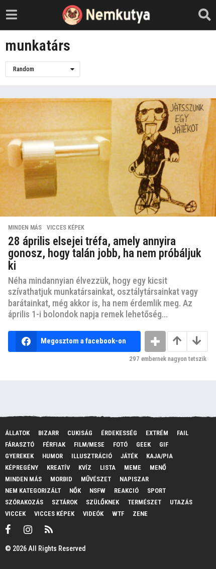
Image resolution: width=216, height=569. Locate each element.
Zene (140, 513)
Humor (52, 456)
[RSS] (49, 529)
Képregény (21, 467)
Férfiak (54, 444)
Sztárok (64, 502)
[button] (11, 15)
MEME (132, 467)
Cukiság (79, 433)
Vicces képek (65, 228)
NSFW (97, 490)
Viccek (15, 513)
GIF (163, 444)
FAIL (182, 433)
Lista (108, 467)
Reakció (126, 490)
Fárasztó (19, 444)
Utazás (181, 502)
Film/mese (89, 444)
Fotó (120, 444)
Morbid (61, 479)
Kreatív (58, 467)
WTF (118, 513)
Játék (129, 456)
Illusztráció (91, 456)
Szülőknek (102, 502)
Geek (143, 444)
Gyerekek (19, 456)
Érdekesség (119, 433)
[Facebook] (8, 529)
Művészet (96, 479)
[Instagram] (28, 529)
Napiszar (134, 479)
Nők (75, 490)
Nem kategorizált (33, 490)
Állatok (17, 433)
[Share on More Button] (155, 341)
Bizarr (48, 433)
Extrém (157, 433)
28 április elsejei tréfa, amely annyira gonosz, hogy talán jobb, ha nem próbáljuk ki (104, 254)
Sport (156, 490)
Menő (158, 467)
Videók (93, 513)
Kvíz (84, 467)
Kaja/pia (159, 456)
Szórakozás (24, 502)
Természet (144, 502)
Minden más (25, 228)
